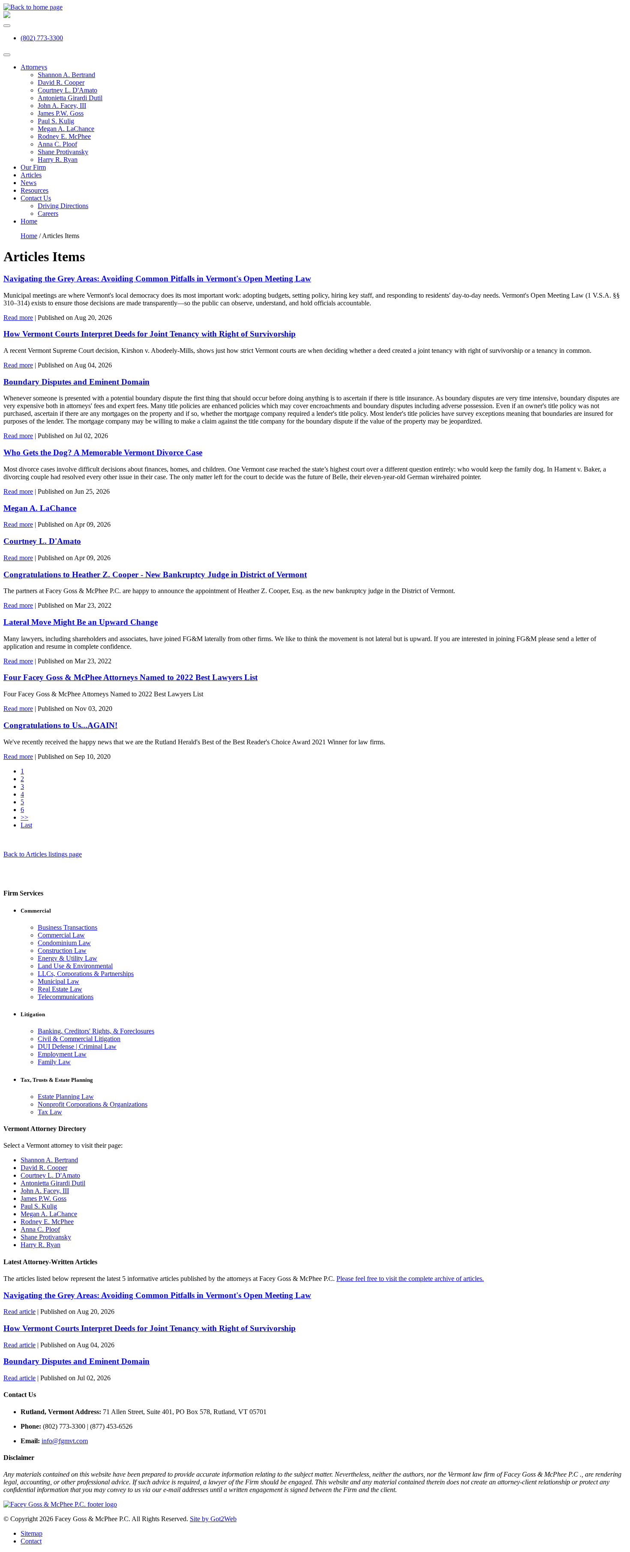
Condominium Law (64, 942)
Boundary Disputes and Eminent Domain (76, 381)
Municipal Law (58, 981)
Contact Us (36, 198)
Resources (34, 190)
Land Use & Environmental (75, 966)
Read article (19, 1311)
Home (29, 221)
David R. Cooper (61, 82)
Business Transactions (67, 927)
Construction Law (62, 950)
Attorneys (34, 67)
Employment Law (62, 1054)
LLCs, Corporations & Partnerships (86, 973)
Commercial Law (61, 935)
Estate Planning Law (66, 1096)
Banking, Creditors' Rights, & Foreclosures (96, 1031)
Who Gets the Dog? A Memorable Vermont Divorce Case (102, 452)
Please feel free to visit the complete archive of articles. (410, 1278)
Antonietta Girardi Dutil (70, 97)
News (28, 182)
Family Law (54, 1062)
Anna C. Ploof (57, 144)
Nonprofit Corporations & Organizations (92, 1104)
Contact (31, 1541)
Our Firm (33, 167)
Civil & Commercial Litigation (79, 1038)
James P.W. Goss (61, 113)
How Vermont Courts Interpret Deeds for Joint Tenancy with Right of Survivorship (149, 333)
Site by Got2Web (213, 1518)
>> (24, 817)
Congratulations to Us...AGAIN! (60, 725)
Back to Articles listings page (42, 854)
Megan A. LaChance (66, 128)
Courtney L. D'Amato (67, 90)
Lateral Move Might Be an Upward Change (80, 622)
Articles (31, 175)
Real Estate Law (60, 989)
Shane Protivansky (63, 151)
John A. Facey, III (62, 105)
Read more (18, 317)
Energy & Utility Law (67, 958)
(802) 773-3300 (42, 38)
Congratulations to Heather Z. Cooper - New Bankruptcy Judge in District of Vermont (155, 574)
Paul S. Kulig (56, 121)
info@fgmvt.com (65, 1441)
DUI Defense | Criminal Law (77, 1046)
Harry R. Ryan (58, 159)
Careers (48, 213)
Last (26, 825)
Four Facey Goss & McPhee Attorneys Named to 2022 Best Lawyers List (130, 677)
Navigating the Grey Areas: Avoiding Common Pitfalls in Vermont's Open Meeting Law (157, 278)
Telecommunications (65, 996)
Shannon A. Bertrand (66, 74)
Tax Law (50, 1112)
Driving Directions (63, 205)
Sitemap (31, 1533)
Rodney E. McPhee (64, 136)
